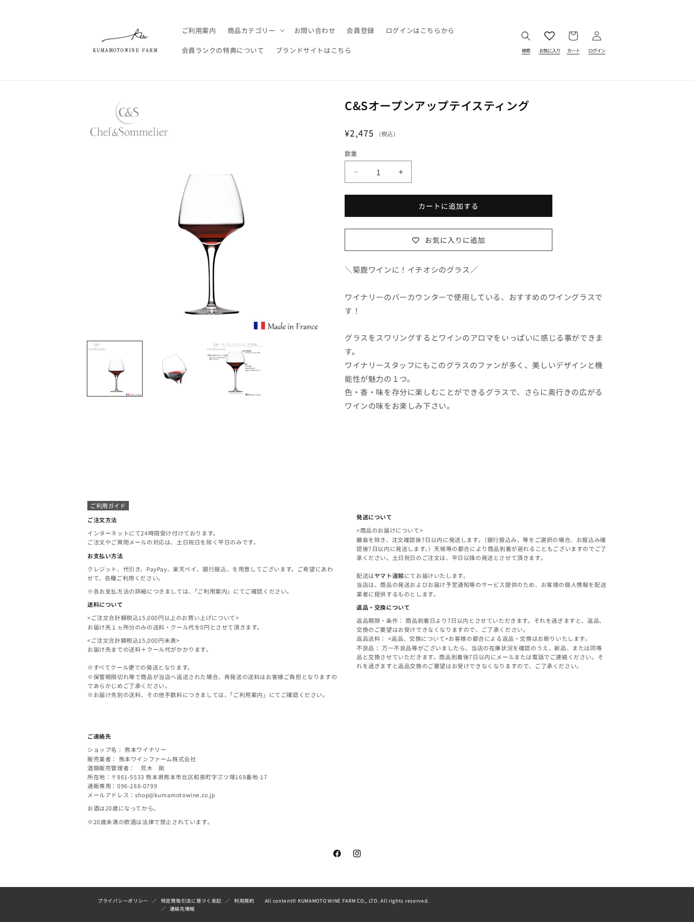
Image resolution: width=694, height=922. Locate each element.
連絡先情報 (182, 908)
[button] (255, 30)
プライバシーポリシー (123, 900)
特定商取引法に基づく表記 (191, 900)
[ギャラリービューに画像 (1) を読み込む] (114, 368)
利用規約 (244, 900)
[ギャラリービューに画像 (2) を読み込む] (174, 368)
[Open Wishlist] (549, 40)
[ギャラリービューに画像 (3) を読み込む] (234, 368)
